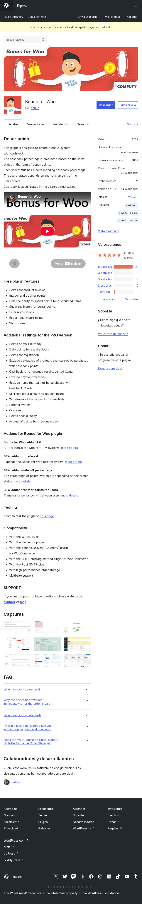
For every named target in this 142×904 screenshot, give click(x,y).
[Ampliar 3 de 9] (86, 626)
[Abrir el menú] (136, 5)
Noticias (9, 815)
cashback (131, 205)
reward (133, 220)
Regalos (114, 828)
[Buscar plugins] (43, 39)
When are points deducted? (22, 715)
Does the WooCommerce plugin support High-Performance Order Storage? (31, 741)
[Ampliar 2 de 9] (56, 626)
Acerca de (11, 809)
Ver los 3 (133, 196)
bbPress (11, 853)
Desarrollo (83, 124)
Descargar (106, 104)
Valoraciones (36, 124)
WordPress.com (16, 840)
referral (122, 220)
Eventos (113, 815)
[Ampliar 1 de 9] (26, 626)
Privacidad (11, 828)
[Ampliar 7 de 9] (26, 659)
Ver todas (131, 299)
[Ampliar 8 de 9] (56, 659)
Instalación (60, 124)
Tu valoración (107, 299)
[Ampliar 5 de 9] (56, 642)
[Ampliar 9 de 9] (86, 659)
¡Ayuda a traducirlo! (100, 27)
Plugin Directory (13, 16)
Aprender (79, 809)
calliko (35, 108)
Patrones (44, 828)
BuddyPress (14, 860)
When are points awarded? (22, 689)
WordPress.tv (84, 828)
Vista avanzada (108, 231)
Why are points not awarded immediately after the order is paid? (28, 701)
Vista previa (128, 104)
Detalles (13, 124)
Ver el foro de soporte (113, 334)
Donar (113, 822)
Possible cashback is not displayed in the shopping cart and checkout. (28, 727)
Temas (42, 815)
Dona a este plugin (110, 368)
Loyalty (123, 213)
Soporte (132, 124)
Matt (9, 847)
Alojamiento (11, 822)
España (17, 877)
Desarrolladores (83, 822)
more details (69, 448)
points (133, 213)
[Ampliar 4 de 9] (26, 642)
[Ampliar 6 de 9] (86, 642)
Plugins (43, 822)
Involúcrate (115, 809)
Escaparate (46, 809)
